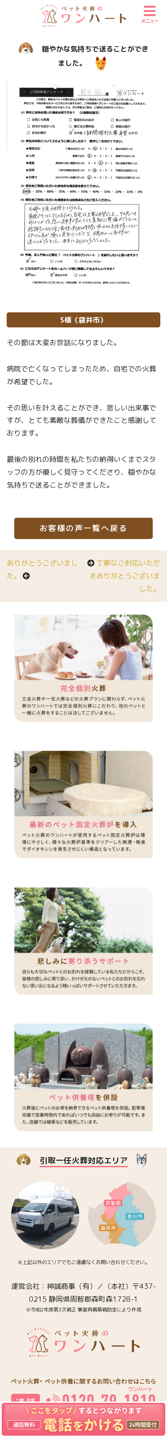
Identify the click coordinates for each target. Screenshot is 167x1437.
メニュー (150, 20)
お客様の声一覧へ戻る (84, 528)
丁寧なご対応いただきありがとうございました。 (124, 576)
